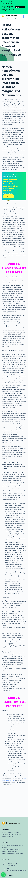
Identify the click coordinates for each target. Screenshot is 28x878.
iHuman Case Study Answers (10, 832)
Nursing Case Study (7, 836)
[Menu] (24, 16)
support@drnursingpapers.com (16, 870)
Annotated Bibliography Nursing (11, 834)
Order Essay (8, 196)
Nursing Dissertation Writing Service (12, 854)
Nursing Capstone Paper (9, 852)
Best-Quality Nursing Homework (11, 849)
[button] (3, 874)
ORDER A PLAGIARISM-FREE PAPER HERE (14, 268)
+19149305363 (11, 865)
